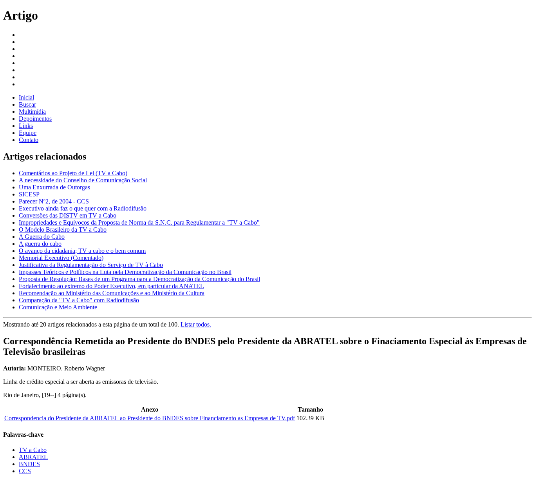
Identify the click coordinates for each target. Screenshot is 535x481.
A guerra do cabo (40, 243)
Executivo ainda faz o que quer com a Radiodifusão (82, 208)
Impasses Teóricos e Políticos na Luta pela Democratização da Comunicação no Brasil (125, 272)
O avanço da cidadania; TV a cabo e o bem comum (82, 250)
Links (26, 125)
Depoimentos (35, 118)
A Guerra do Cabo (42, 236)
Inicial (26, 97)
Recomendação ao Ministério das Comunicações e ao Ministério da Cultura (111, 293)
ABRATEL (33, 457)
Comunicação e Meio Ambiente (58, 307)
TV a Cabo (33, 450)
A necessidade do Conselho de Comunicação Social (83, 180)
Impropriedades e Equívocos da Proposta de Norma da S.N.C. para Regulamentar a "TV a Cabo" (139, 222)
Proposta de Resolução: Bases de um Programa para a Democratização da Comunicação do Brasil (139, 279)
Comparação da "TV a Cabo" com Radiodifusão (79, 300)
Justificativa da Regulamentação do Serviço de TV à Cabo (91, 264)
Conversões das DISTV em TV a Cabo (67, 215)
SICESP (29, 194)
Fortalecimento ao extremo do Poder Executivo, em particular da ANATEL (111, 286)
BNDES (29, 464)
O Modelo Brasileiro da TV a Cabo (63, 229)
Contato (28, 139)
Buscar (27, 104)
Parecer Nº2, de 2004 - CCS (54, 201)
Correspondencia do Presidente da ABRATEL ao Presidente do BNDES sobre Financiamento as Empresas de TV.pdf (149, 418)
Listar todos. (196, 324)
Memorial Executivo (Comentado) (61, 257)
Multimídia (32, 111)
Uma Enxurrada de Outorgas (54, 187)
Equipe (27, 132)
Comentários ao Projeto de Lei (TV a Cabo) (73, 173)
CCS (25, 471)
